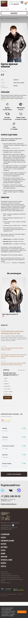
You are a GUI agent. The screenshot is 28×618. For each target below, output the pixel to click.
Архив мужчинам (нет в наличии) (11, 18)
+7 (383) (14, 4)
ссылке (11, 615)
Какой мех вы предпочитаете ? (11, 374)
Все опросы (21, 370)
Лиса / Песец (7, 389)
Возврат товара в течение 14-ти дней (21, 118)
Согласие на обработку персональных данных (12, 580)
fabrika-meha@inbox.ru (8, 504)
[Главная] (4, 4)
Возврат (3, 563)
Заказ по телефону (14, 128)
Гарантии (4, 556)
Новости (4, 325)
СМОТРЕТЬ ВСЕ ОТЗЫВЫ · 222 (11, 414)
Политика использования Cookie (10, 577)
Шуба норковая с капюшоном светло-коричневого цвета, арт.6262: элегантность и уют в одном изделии (13, 356)
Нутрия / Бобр (7, 394)
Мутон (5, 381)
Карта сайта (4, 571)
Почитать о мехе (6, 560)
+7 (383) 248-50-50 (10, 496)
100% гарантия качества (21, 108)
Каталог (3, 544)
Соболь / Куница (8, 391)
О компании (5, 534)
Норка (5, 378)
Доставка (4, 547)
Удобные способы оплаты (7, 108)
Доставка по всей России (7, 118)
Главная (2, 18)
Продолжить (22, 611)
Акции (3, 553)
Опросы (3, 566)
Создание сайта (12, 594)
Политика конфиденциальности (10, 575)
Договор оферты (5, 582)
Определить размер (7, 540)
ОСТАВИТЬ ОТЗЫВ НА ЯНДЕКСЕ (14, 474)
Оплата (3, 537)
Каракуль (6, 383)
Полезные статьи (6, 573)
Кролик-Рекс (7, 386)
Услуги (3, 550)
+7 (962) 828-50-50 (15, 148)
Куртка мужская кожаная (9, 314)
